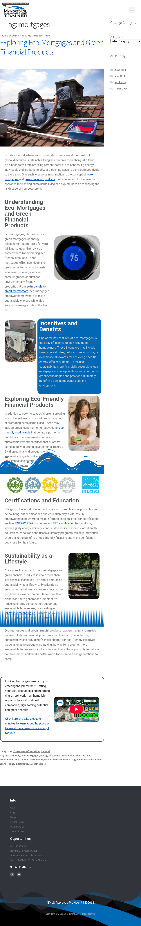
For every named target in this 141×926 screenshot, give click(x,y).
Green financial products (58, 759)
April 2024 (120, 82)
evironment (36, 759)
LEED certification (63, 523)
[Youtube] (19, 874)
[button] (132, 10)
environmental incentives (75, 755)
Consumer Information (26, 751)
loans (11, 763)
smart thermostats (16, 291)
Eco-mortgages (30, 755)
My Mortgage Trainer (39, 35)
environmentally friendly (14, 759)
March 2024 (121, 88)
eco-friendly (13, 755)
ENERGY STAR (24, 523)
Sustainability (37, 763)
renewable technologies (20, 613)
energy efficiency (50, 755)
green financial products (40, 179)
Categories (116, 37)
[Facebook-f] (12, 874)
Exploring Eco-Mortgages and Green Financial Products (52, 47)
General (45, 751)
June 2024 (120, 70)
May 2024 (120, 76)
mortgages (21, 763)
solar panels (34, 286)
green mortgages (84, 759)
